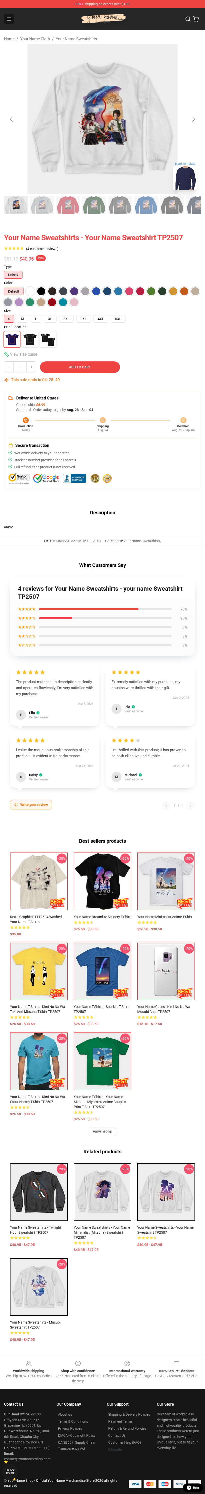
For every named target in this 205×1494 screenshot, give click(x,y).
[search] (188, 19)
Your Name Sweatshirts (76, 39)
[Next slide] (193, 119)
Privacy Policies (70, 1428)
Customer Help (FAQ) (124, 1442)
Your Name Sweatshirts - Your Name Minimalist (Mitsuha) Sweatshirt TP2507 (102, 1232)
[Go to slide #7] (172, 205)
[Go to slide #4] (94, 205)
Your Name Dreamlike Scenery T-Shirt (102, 917)
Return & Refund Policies (127, 1428)
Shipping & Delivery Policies (129, 1414)
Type (8, 267)
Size (7, 311)
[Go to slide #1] (16, 205)
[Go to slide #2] (42, 205)
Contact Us (117, 1435)
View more (102, 1132)
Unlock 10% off (10, 1471)
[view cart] (196, 19)
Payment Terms (120, 1421)
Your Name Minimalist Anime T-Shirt (164, 917)
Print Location (15, 327)
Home (9, 39)
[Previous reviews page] (166, 805)
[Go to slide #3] (68, 205)
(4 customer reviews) (42, 249)
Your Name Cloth (35, 39)
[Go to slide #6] (146, 205)
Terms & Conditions (73, 1421)
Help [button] (196, 1487)
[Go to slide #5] (120, 205)
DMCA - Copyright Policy (77, 1435)
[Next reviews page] (190, 805)
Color (8, 283)
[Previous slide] (11, 119)
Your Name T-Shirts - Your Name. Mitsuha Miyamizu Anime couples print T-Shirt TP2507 (100, 1102)
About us (65, 1414)
